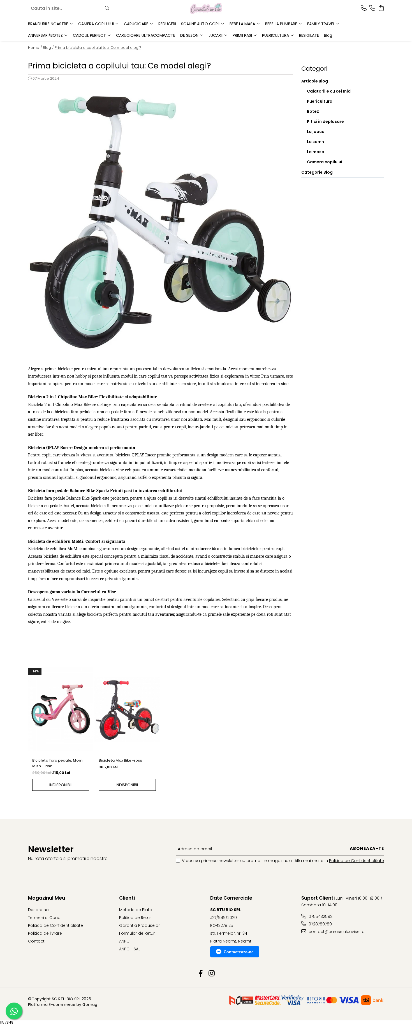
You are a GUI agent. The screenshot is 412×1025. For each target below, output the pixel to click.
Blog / (48, 47)
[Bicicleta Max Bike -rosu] (127, 709)
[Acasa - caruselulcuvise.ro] (206, 8)
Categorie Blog (317, 172)
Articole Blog (314, 81)
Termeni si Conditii (46, 917)
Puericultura (319, 101)
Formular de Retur (137, 933)
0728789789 (319, 924)
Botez (313, 111)
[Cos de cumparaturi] (381, 8)
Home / (35, 47)
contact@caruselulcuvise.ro (336, 931)
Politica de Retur (135, 917)
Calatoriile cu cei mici (329, 91)
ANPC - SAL (129, 949)
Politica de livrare (45, 933)
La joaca (316, 131)
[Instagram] (211, 974)
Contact (36, 941)
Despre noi (39, 910)
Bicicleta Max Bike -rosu (120, 760)
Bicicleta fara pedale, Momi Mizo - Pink (57, 763)
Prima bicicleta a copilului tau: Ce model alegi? (98, 47)
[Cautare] (107, 8)
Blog (328, 35)
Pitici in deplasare (325, 121)
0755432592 (319, 916)
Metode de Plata (135, 910)
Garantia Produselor (139, 925)
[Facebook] (200, 974)
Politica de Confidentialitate (356, 860)
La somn (315, 141)
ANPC (124, 941)
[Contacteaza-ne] (364, 8)
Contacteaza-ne (239, 952)
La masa (315, 152)
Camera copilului (324, 162)
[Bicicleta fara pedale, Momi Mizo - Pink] (60, 709)
